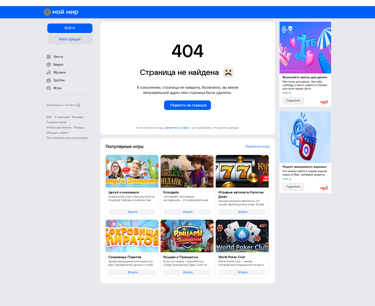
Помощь (79, 127)
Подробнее (293, 100)
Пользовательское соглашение (66, 138)
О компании (61, 117)
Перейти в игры (257, 146)
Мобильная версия (58, 127)
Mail (49, 117)
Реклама (77, 117)
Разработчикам (56, 122)
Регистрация (70, 39)
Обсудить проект (57, 132)
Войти (70, 28)
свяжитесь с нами (177, 127)
